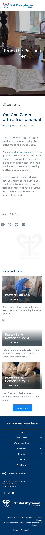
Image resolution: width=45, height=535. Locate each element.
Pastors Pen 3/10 (17, 295)
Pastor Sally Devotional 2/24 (17, 336)
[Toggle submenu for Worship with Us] (41, 443)
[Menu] (39, 5)
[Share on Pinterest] (16, 225)
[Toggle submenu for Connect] (41, 448)
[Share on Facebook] (3, 225)
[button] (4, 493)
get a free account (22, 152)
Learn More (13, 299)
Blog (6, 125)
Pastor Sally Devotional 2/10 (17, 379)
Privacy (16, 530)
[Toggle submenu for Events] (41, 454)
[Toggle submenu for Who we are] (41, 437)
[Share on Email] (23, 225)
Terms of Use (26, 530)
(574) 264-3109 (9, 486)
